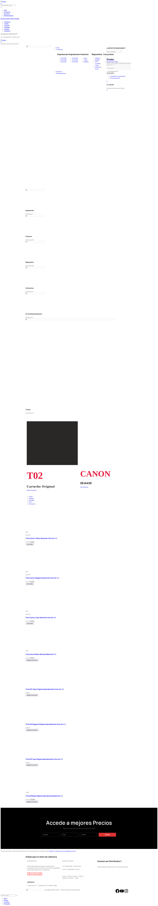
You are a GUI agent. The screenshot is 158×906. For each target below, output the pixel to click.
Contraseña (111, 68)
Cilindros (97, 58)
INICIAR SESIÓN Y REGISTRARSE (10, 19)
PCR (96, 62)
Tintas (85, 60)
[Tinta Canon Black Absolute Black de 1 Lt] (50, 649)
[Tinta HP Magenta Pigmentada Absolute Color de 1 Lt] (50, 721)
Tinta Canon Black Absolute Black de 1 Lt (41, 654)
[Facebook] (117, 891)
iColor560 (63, 58)
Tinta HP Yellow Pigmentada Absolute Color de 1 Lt (45, 689)
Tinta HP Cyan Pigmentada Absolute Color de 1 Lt (44, 759)
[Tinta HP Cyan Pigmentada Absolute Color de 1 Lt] (50, 756)
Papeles (86, 62)
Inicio (5, 10)
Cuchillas (97, 63)
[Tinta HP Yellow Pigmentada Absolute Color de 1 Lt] (50, 686)
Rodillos (97, 60)
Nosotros (7, 14)
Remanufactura (8, 15)
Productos (7, 12)
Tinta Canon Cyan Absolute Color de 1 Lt (41, 617)
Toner (85, 58)
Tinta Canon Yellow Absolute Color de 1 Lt (41, 538)
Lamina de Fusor (98, 68)
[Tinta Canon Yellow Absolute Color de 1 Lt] (50, 530)
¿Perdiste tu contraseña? (117, 76)
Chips (97, 65)
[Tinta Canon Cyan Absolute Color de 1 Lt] (50, 609)
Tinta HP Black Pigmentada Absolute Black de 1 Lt (44, 796)
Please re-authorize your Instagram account (62, 851)
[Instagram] (126, 891)
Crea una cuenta (115, 78)
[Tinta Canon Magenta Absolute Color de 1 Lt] (50, 570)
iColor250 (63, 60)
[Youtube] (122, 891)
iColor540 (63, 62)
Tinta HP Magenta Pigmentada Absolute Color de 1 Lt (46, 724)
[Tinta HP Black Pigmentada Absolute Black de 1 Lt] (50, 791)
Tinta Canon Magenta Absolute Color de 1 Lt (42, 578)
